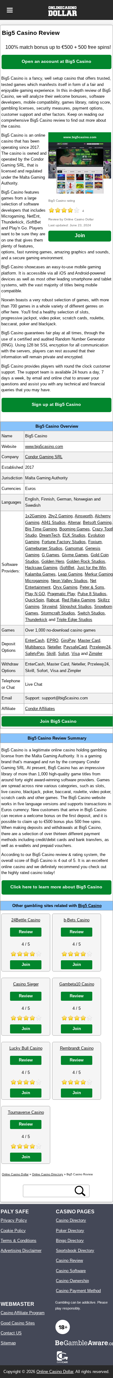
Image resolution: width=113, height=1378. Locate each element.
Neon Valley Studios (69, 580)
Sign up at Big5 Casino (56, 404)
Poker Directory (70, 1230)
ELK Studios (73, 535)
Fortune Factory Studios (64, 541)
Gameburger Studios (43, 548)
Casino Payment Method (78, 1290)
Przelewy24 (99, 647)
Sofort (63, 653)
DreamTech (49, 535)
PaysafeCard (75, 647)
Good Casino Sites (18, 1323)
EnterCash (34, 640)
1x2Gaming (35, 516)
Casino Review (69, 1260)
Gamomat (74, 548)
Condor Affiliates (40, 708)
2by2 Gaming (60, 516)
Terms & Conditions (18, 1240)
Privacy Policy (14, 1220)
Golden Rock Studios (86, 561)
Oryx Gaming (65, 587)
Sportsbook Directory (75, 1250)
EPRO (52, 640)
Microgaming (36, 580)
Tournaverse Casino (26, 1112)
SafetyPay (34, 653)
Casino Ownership (72, 1280)
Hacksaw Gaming (41, 567)
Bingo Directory (70, 1240)
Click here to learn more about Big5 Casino (56, 886)
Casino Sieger (26, 984)
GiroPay (68, 640)
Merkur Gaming (99, 574)
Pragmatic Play (61, 593)
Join (80, 235)
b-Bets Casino (76, 920)
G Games (50, 555)
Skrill (51, 653)
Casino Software (71, 1270)
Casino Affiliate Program (23, 1312)
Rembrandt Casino (77, 1048)
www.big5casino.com (79, 137)
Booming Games (74, 529)
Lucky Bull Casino (25, 1048)
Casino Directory (71, 1220)
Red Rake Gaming (78, 600)
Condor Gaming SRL (43, 456)
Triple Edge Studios (74, 619)
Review (26, 931)
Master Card (89, 640)
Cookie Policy (13, 1230)
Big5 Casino (90, 905)
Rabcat (52, 600)
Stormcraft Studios (58, 613)
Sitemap (8, 1343)
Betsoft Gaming (97, 522)
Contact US (11, 1333)
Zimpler (95, 653)
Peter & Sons (92, 587)
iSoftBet (67, 567)
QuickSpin (34, 600)
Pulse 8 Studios (92, 593)
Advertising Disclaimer (21, 1250)
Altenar (74, 522)
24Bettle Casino (25, 920)
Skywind (49, 606)
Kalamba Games (40, 574)
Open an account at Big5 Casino (56, 61)
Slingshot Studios (76, 606)
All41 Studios (53, 522)
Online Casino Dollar (54, 1371)
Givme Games (75, 555)
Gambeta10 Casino (76, 984)
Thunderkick (36, 619)
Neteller (54, 647)
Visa (76, 653)
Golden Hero (52, 561)
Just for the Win (91, 567)
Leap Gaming (70, 574)
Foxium (95, 541)
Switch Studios (91, 613)
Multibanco (35, 647)
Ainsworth (84, 516)
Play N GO (35, 593)
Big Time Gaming (41, 529)
